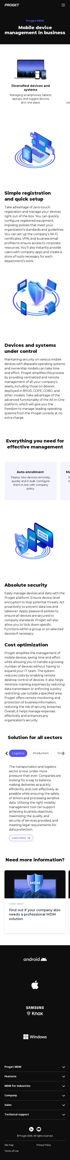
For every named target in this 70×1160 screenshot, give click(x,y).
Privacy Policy (44, 1145)
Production (41, 753)
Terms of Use (11, 1151)
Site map (9, 1145)
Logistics (18, 753)
